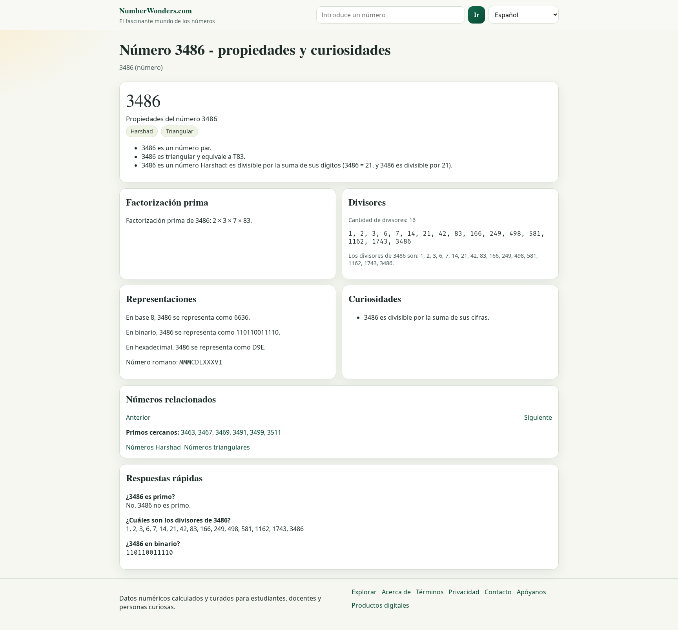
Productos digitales (380, 605)
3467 (205, 432)
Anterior (138, 417)
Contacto (498, 592)
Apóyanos (531, 592)
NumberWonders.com (155, 10)
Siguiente (538, 417)
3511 (274, 432)
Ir (476, 15)
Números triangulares (217, 447)
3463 (188, 432)
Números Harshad (153, 447)
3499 (257, 432)
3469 (222, 432)
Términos (430, 592)
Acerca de (396, 592)
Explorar (364, 592)
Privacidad (463, 592)
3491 (240, 432)
